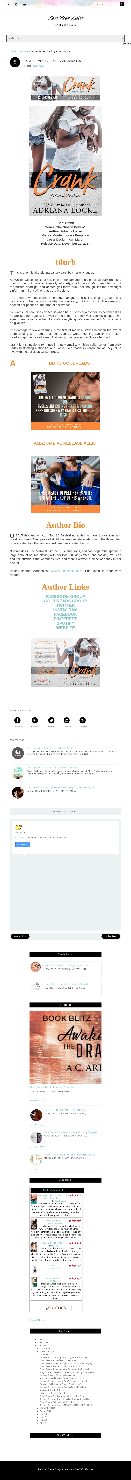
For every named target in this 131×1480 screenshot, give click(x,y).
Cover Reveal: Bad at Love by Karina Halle (60, 1366)
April (42, 1422)
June (42, 1417)
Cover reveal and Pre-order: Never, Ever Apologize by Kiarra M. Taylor (60, 787)
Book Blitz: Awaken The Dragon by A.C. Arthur (52, 1087)
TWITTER (65, 605)
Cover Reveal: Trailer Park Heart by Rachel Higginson (52, 768)
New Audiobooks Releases (52, 1390)
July (42, 1413)
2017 (40, 1345)
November (45, 1351)
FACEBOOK (65, 614)
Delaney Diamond (54, 1223)
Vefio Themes (86, 1469)
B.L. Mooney (54, 1281)
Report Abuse (37, 1320)
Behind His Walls (53, 1278)
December (45, 1348)
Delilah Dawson (61, 1201)
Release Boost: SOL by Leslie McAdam (58, 1375)
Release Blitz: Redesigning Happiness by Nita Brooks (69, 1155)
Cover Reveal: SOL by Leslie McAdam (57, 1402)
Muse (53, 1265)
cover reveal (39, 65)
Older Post (111, 936)
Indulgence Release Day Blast (54, 1393)
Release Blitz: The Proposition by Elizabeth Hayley (63, 1357)
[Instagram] (16, 4)
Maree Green (54, 1268)
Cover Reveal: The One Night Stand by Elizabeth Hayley (66, 1363)
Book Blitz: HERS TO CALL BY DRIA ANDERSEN (65, 1110)
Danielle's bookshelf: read (56, 1190)
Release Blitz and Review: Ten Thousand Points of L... (65, 1381)
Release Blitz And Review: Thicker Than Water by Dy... (65, 1399)
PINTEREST (65, 618)
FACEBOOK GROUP (65, 596)
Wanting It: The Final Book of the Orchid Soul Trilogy (53, 1197)
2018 (40, 1342)
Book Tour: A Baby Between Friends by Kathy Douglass (70, 1132)
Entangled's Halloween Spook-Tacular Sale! (60, 1384)
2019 (40, 1339)
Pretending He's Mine (53, 1243)
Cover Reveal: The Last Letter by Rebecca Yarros (50, 748)
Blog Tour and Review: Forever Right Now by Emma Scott (67, 1372)
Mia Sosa (54, 1246)
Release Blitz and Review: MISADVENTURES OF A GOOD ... (67, 1405)
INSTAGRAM (65, 610)
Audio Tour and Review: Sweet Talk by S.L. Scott (62, 1378)
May (42, 1419)
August (43, 1411)
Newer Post (20, 936)
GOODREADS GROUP (65, 601)
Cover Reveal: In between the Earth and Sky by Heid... (65, 1369)
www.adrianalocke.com (66, 571)
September (45, 1407)
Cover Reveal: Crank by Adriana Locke (58, 1360)
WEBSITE (65, 627)
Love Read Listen (65, 17)
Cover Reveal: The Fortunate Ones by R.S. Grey (62, 1396)
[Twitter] (9, 4)
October (44, 1354)
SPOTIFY (65, 623)
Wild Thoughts (53, 1220)
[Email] (24, 4)
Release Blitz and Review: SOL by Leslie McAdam (63, 1387)
